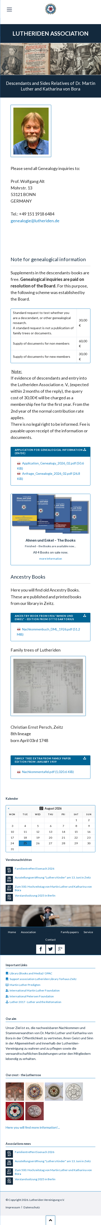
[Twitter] (50, 949)
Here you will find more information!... (33, 1127)
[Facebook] (40, 949)
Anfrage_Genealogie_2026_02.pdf (48, 476)
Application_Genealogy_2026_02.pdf (50, 465)
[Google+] (60, 949)
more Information (50, 558)
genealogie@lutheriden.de (35, 220)
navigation (9, 9)
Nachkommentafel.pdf (48, 772)
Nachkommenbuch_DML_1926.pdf (48, 631)
